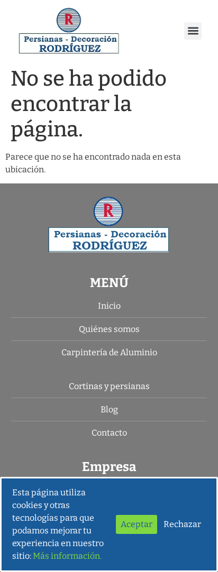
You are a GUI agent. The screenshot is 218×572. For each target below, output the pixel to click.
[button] (193, 31)
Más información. (67, 556)
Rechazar (182, 524)
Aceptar (136, 524)
